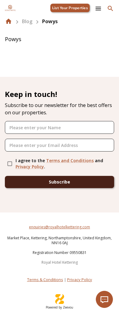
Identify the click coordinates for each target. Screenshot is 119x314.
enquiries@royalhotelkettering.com (59, 227)
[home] (8, 21)
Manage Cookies (55, 283)
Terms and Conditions (70, 160)
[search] (110, 8)
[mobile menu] (98, 8)
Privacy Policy (30, 166)
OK (98, 283)
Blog (27, 21)
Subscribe (59, 182)
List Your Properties (70, 7)
